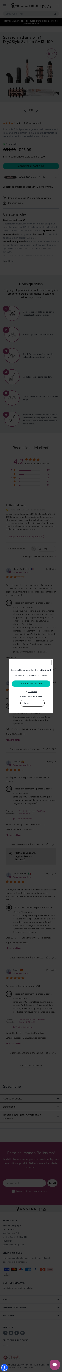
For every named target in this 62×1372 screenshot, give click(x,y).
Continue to (31, 683)
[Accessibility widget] (4, 1367)
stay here (32, 691)
